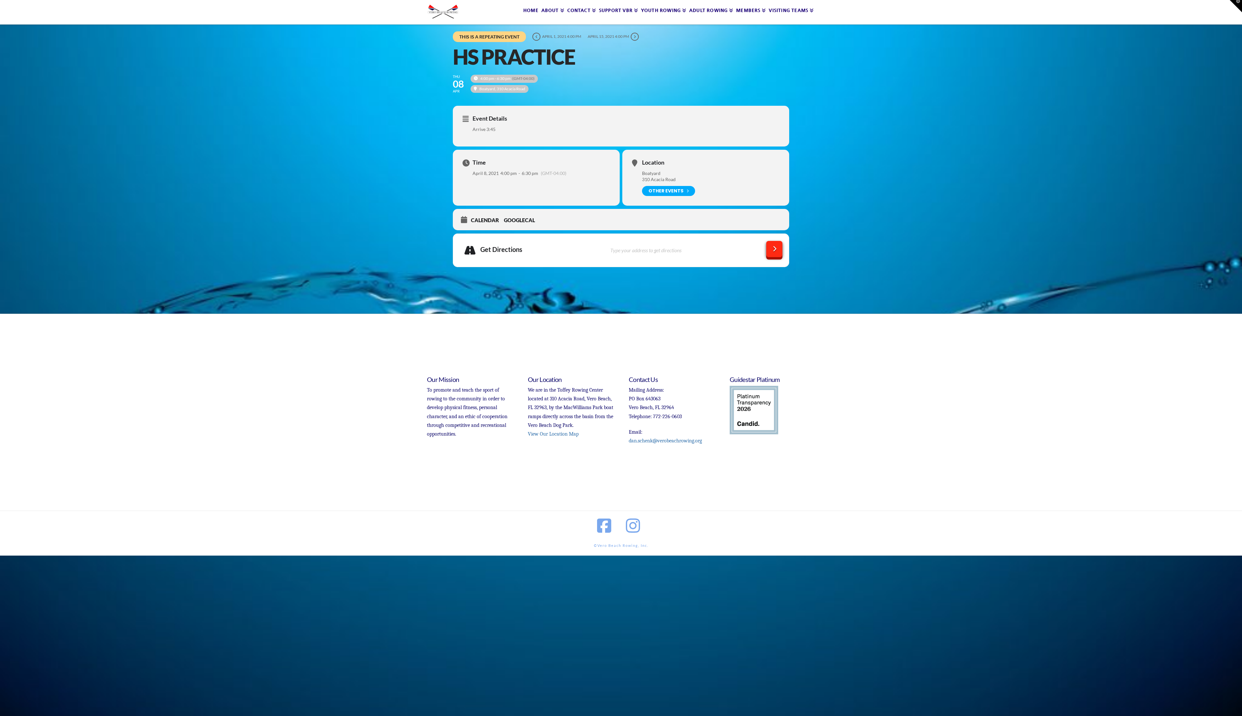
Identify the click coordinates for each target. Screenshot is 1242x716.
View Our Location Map (553, 434)
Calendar (485, 220)
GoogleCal (519, 220)
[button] (1236, 6)
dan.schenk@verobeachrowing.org (665, 441)
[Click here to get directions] (774, 249)
